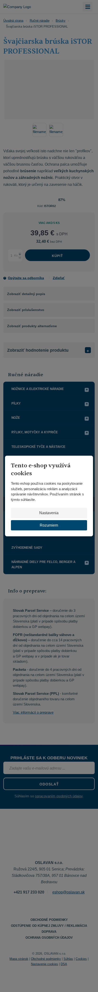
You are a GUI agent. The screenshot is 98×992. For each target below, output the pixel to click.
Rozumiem (49, 525)
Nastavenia (49, 513)
